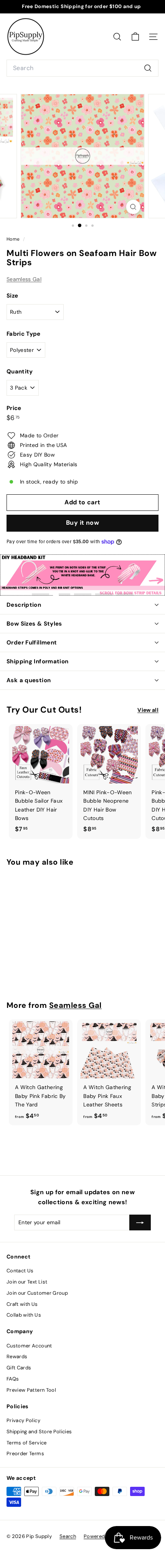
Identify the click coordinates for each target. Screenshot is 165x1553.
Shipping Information (38, 661)
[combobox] (82, 68)
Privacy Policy (23, 1420)
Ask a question (29, 680)
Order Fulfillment (32, 642)
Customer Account (29, 1345)
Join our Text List (27, 1282)
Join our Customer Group (37, 1293)
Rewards (17, 1356)
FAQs (13, 1379)
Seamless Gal (24, 279)
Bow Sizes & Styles (34, 624)
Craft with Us (22, 1304)
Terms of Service (27, 1442)
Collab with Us (24, 1315)
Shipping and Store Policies (39, 1431)
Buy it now (82, 523)
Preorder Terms (25, 1453)
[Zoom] (133, 207)
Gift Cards (19, 1367)
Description (24, 605)
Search (67, 1536)
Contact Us (20, 1270)
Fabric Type (24, 334)
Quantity (20, 371)
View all (147, 709)
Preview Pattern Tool (31, 1390)
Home (14, 239)
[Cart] (135, 36)
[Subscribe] (140, 1222)
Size (12, 296)
